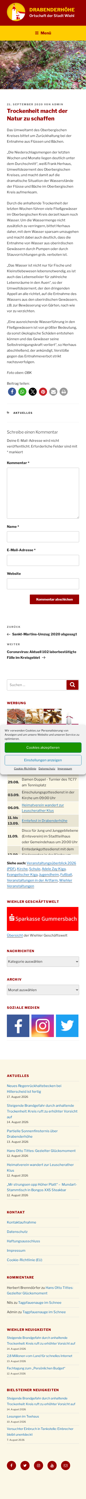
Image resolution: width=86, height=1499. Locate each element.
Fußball (66, 875)
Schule (34, 869)
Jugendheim (49, 875)
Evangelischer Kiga (22, 875)
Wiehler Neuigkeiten (29, 1330)
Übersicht (15, 935)
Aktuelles (23, 412)
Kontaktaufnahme (21, 1222)
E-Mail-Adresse (21, 550)
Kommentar (18, 463)
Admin (57, 104)
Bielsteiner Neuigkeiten (33, 1390)
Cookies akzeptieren (43, 747)
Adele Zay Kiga (54, 869)
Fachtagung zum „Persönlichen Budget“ (36, 1368)
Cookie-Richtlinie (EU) (24, 1260)
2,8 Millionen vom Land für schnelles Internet (39, 1356)
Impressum (65, 768)
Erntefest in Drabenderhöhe (44, 821)
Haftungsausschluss (23, 1241)
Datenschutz (47, 768)
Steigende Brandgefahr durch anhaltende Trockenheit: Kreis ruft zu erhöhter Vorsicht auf (42, 1111)
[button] (12, 392)
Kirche (22, 869)
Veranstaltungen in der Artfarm (32, 880)
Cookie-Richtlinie (25, 768)
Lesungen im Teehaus (23, 1416)
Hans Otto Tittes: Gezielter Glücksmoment (41, 1151)
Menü (46, 33)
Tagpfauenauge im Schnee (39, 1303)
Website (14, 574)
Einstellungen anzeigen (43, 760)
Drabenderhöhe (52, 10)
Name (13, 527)
